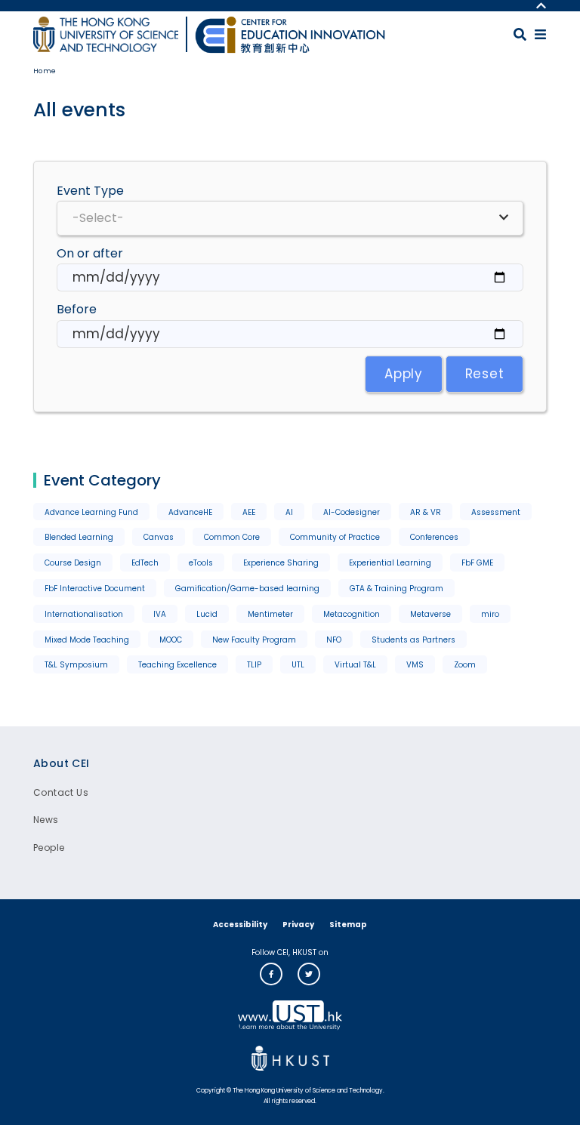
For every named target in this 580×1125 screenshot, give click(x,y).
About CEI (61, 763)
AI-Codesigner (351, 512)
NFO (333, 640)
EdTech (145, 563)
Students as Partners (413, 640)
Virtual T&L (355, 664)
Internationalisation (84, 614)
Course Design (73, 563)
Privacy (298, 924)
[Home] (290, 34)
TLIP (254, 664)
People (48, 847)
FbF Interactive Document (95, 588)
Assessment (495, 512)
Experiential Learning (390, 563)
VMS (415, 664)
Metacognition (351, 614)
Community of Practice (335, 537)
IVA (159, 614)
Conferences (434, 537)
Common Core (232, 537)
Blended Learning (79, 537)
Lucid (207, 614)
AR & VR (425, 512)
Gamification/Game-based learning (247, 588)
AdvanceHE (190, 512)
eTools (201, 563)
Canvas (158, 537)
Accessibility (240, 924)
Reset (484, 374)
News (46, 819)
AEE (248, 512)
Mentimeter (270, 614)
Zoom (465, 664)
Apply (403, 374)
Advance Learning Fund (91, 512)
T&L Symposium (76, 664)
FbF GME (477, 563)
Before (77, 309)
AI (289, 512)
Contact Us (60, 792)
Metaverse (430, 614)
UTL (298, 664)
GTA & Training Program (396, 588)
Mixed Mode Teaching (87, 640)
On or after (90, 253)
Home (45, 71)
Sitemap (348, 924)
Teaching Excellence (177, 664)
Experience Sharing (281, 563)
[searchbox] (290, 218)
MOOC (170, 640)
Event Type (90, 190)
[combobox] (290, 218)
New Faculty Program (254, 640)
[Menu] (540, 34)
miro (490, 614)
